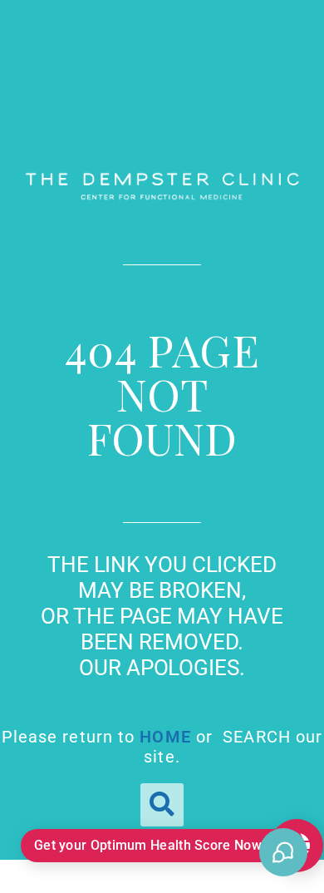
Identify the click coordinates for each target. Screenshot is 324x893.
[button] (162, 804)
